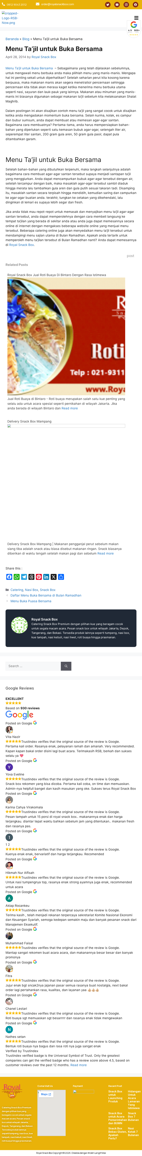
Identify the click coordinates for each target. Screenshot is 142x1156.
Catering (17, 590)
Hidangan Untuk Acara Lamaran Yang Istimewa (134, 1100)
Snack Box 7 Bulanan (133, 1117)
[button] (136, 18)
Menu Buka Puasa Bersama (31, 601)
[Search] (66, 666)
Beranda (12, 39)
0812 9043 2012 (17, 4)
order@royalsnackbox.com (57, 4)
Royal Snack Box (21, 245)
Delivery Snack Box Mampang (29, 421)
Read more (70, 408)
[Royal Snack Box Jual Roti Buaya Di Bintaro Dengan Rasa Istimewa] (66, 394)
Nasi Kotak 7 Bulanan (133, 1132)
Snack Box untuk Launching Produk (115, 1096)
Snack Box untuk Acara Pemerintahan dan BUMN (117, 1118)
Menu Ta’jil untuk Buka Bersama (30, 68)
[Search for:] (33, 666)
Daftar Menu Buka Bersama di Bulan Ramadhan (46, 595)
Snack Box (47, 590)
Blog (25, 39)
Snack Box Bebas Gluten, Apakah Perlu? (117, 1133)
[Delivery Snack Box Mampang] (66, 426)
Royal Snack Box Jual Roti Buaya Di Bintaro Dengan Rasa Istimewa (56, 275)
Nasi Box (31, 590)
